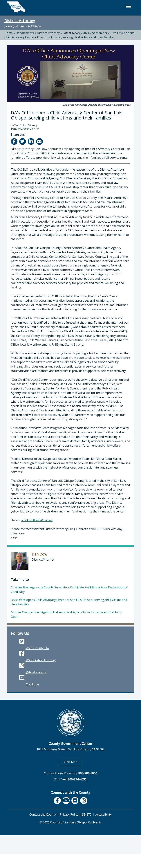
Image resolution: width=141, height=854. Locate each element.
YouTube (32, 684)
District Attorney (19, 20)
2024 (86, 33)
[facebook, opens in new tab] (57, 800)
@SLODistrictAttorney (41, 660)
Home (8, 33)
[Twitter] (23, 141)
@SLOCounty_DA (37, 648)
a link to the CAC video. (37, 520)
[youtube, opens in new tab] (66, 800)
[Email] (40, 141)
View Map (73, 762)
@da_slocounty (36, 672)
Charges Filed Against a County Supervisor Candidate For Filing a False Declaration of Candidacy (69, 589)
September (99, 33)
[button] (128, 6)
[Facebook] (14, 141)
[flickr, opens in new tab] (75, 800)
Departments (25, 33)
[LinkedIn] (31, 141)
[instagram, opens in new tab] (84, 800)
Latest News (71, 33)
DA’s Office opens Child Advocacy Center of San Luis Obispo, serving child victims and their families (69, 35)
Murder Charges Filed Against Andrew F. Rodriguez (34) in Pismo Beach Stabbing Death (66, 614)
